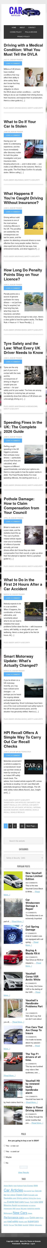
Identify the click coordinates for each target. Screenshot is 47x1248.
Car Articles (23, 12)
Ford (32, 1202)
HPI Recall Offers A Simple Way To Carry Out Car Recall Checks (22, 739)
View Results (23, 1172)
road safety (12, 1221)
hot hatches (32, 1205)
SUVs (6, 1225)
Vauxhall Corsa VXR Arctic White (33, 976)
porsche (26, 1218)
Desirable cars (10, 1198)
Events (10, 1201)
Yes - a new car (12, 1145)
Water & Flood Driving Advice (34, 1108)
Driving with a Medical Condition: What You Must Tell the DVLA (23, 49)
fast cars (19, 1201)
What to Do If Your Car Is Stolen (20, 124)
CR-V (19, 805)
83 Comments (31, 1114)
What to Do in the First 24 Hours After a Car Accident (23, 584)
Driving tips (32, 1198)
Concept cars (33, 1195)
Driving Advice (21, 108)
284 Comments (31, 957)
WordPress (25, 1243)
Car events (27, 1191)
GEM (36, 1202)
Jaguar (18, 1208)
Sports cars (23, 1221)
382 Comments (31, 883)
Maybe (9, 1157)
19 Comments (31, 1037)
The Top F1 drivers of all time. (33, 1057)
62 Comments (31, 983)
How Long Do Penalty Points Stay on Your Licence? (23, 274)
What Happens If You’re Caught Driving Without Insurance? (23, 198)
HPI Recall (28, 807)
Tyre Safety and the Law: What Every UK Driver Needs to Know (23, 348)
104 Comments (31, 1013)
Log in (33, 1243)
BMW (36, 1185)
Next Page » (31, 826)
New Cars (20, 1212)
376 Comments (31, 1096)
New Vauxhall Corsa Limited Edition (34, 876)
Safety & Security (35, 108)
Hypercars (8, 1208)
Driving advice (22, 1198)
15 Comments (31, 912)
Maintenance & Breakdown (26, 406)
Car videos (11, 1195)
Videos (31, 1225)
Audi (15, 1185)
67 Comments (31, 933)
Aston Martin (8, 1185)
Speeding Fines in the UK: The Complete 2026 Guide (23, 426)
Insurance (19, 180)
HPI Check (19, 807)
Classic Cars (22, 1194)
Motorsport (8, 1213)
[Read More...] (17, 921)
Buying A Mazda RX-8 (33, 951)
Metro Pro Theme (26, 1241)
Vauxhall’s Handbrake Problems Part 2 (34, 1004)
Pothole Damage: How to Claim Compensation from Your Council (21, 505)
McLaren (24, 1208)
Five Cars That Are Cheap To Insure (34, 1030)
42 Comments (31, 1064)
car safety (31, 802)
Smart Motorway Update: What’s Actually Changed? (21, 660)
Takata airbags (25, 810)
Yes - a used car (12, 1151)
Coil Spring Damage (32, 928)
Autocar (20, 1185)
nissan (30, 1213)
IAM (13, 1208)
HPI (13, 807)
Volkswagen (38, 1225)
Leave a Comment (13, 63)
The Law (11, 1225)
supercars (33, 1221)
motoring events (33, 1208)
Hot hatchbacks (23, 1205)
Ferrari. (26, 1202)
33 (22, 826)
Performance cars (14, 1217)
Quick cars (34, 1217)
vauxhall (25, 1225)
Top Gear (18, 1224)
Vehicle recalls (17, 812)
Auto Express (28, 1185)
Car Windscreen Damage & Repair (33, 904)
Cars (32, 1191)
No (7, 1162)
